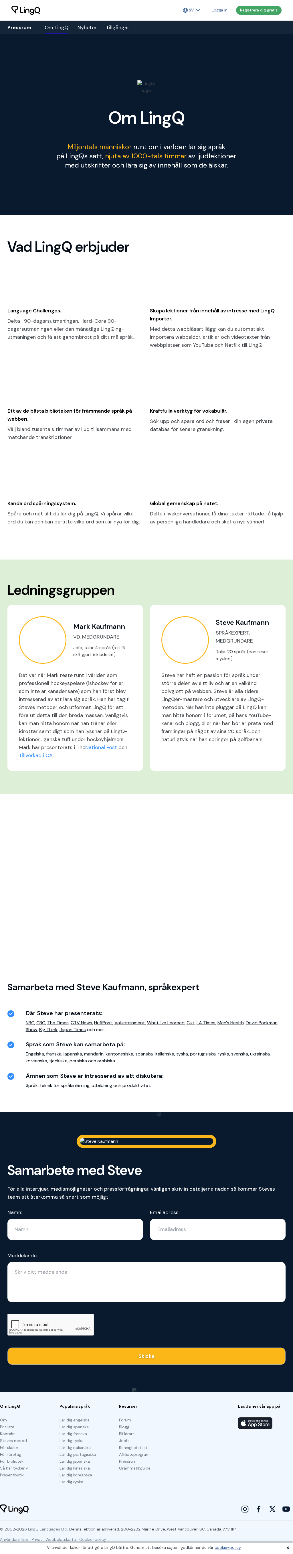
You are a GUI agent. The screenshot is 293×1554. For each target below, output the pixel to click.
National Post (101, 747)
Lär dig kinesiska (75, 1468)
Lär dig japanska (75, 1461)
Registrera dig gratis (259, 10)
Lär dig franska (73, 1433)
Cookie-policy (92, 1539)
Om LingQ (56, 27)
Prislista (7, 1426)
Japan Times (73, 1030)
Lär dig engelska (75, 1420)
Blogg (124, 1426)
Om (3, 1420)
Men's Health (230, 1023)
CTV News (81, 1023)
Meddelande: (22, 1255)
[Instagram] (245, 1509)
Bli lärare (127, 1433)
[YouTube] (286, 1509)
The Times (58, 1023)
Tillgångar (117, 27)
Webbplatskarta (60, 1539)
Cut (191, 1023)
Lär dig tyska (72, 1440)
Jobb (124, 1440)
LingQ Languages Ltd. (48, 1529)
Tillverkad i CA (36, 755)
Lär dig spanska (74, 1426)
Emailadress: (164, 1212)
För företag (10, 1454)
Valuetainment (129, 1023)
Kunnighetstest (133, 1447)
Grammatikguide (135, 1468)
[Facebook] (259, 1509)
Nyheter (87, 27)
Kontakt (7, 1433)
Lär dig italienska (75, 1447)
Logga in (219, 10)
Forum (125, 1420)
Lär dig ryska (71, 1481)
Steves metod (13, 1440)
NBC (30, 1023)
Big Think (48, 1030)
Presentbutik (12, 1475)
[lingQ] (25, 10)
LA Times (206, 1023)
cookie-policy (228, 1547)
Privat (37, 1539)
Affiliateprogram (134, 1454)
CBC (40, 1023)
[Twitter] (272, 1509)
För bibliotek (11, 1461)
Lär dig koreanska (76, 1475)
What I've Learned (166, 1023)
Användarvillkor (14, 1539)
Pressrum (127, 1461)
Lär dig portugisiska (78, 1454)
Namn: (14, 1212)
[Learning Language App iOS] (255, 1423)
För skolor (9, 1447)
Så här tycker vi (14, 1468)
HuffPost (103, 1023)
